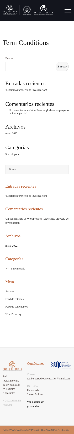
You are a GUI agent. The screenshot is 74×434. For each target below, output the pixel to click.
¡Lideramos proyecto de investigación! (26, 89)
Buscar (9, 58)
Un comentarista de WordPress (25, 110)
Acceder (9, 291)
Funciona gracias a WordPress (21, 429)
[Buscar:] (37, 169)
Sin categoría (12, 154)
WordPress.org (13, 314)
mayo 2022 (11, 133)
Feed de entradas (14, 299)
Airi (50, 429)
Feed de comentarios (16, 306)
